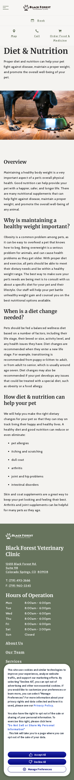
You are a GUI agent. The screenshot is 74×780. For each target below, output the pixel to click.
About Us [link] (14, 643)
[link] (37, 8)
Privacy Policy (43, 705)
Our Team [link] (15, 652)
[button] (6, 7)
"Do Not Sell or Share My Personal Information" (31, 727)
